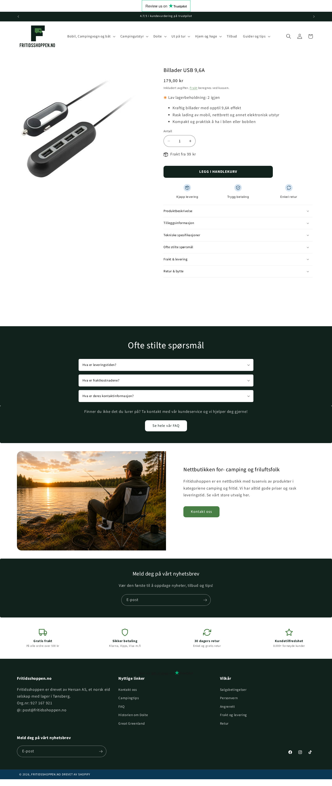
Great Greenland (131, 723)
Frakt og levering (233, 714)
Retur (224, 723)
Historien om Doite (133, 714)
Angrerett (227, 706)
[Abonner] (205, 600)
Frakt (193, 88)
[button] (90, 36)
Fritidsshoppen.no (46, 774)
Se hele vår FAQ (166, 425)
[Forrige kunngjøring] (18, 16)
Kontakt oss (201, 511)
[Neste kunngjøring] (314, 16)
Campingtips (128, 698)
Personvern (229, 698)
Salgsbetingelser (233, 689)
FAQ (121, 706)
